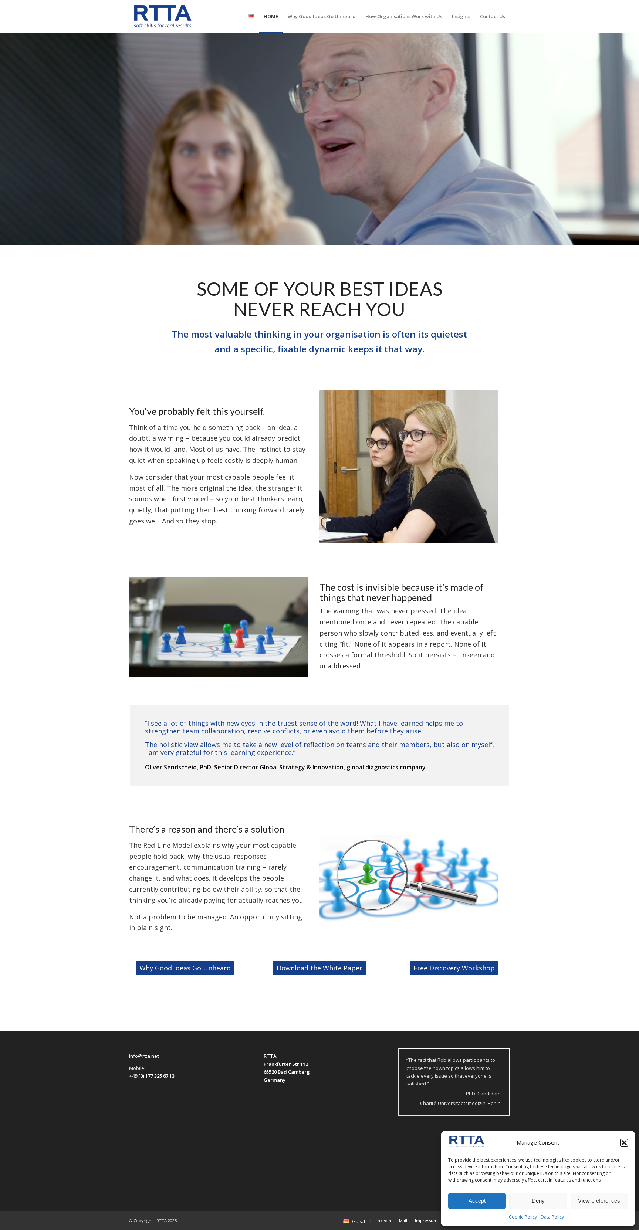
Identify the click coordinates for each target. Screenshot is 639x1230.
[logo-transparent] (162, 16)
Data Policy (552, 1217)
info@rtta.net (144, 1056)
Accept (477, 1200)
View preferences (599, 1200)
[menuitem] (251, 16)
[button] (624, 1142)
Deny (538, 1200)
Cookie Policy (523, 1217)
